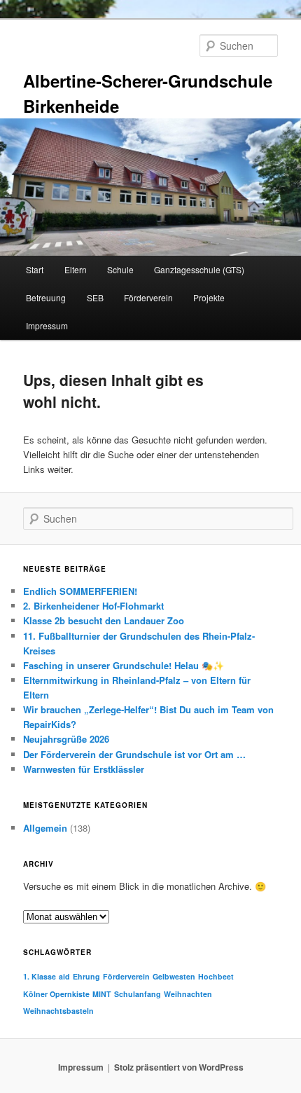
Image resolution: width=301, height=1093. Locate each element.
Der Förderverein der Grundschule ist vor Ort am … (134, 754)
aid (64, 976)
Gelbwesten (174, 976)
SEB (95, 297)
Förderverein (148, 297)
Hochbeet (216, 976)
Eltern (75, 269)
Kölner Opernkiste (56, 994)
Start (34, 269)
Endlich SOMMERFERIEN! (80, 591)
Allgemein (45, 827)
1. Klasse (39, 976)
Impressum (47, 325)
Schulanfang (137, 994)
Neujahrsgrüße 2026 (66, 738)
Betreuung (46, 297)
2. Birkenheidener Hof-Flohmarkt (93, 605)
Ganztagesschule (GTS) (199, 269)
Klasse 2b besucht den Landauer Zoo (103, 620)
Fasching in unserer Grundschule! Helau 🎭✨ (123, 665)
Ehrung (86, 976)
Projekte (209, 297)
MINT (101, 994)
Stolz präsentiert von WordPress (179, 1067)
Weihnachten (188, 994)
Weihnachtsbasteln (58, 1010)
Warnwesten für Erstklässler (85, 769)
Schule (120, 269)
